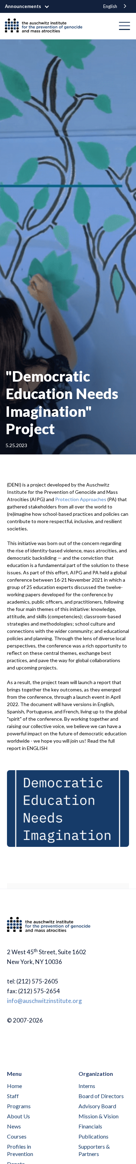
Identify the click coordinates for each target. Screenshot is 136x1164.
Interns (86, 1085)
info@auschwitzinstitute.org (44, 1000)
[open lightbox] (68, 808)
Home (14, 1085)
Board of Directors (101, 1096)
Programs (19, 1106)
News (14, 1126)
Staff (13, 1096)
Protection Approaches (80, 499)
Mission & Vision (98, 1116)
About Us (18, 1116)
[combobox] (115, 6)
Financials (90, 1126)
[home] (46, 26)
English (110, 6)
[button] (30, 6)
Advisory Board (97, 1106)
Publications (93, 1136)
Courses (17, 1136)
